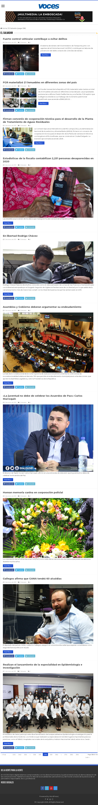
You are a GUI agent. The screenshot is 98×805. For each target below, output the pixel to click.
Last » (87, 757)
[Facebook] (42, 788)
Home (4, 28)
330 (14, 755)
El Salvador (23, 42)
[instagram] (55, 788)
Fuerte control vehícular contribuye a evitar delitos (35, 38)
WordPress (53, 796)
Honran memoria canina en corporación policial (33, 492)
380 (71, 755)
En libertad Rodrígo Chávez (20, 235)
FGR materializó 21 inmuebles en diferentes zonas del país (40, 82)
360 (56, 755)
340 (19, 755)
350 (25, 755)
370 (65, 755)
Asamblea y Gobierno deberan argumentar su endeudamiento (42, 307)
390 (77, 755)
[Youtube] (51, 788)
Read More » (45, 55)
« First (4, 755)
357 (40, 755)
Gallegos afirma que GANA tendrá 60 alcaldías (32, 578)
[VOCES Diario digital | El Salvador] (48, 6)
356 (34, 755)
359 (51, 755)
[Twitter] (47, 788)
